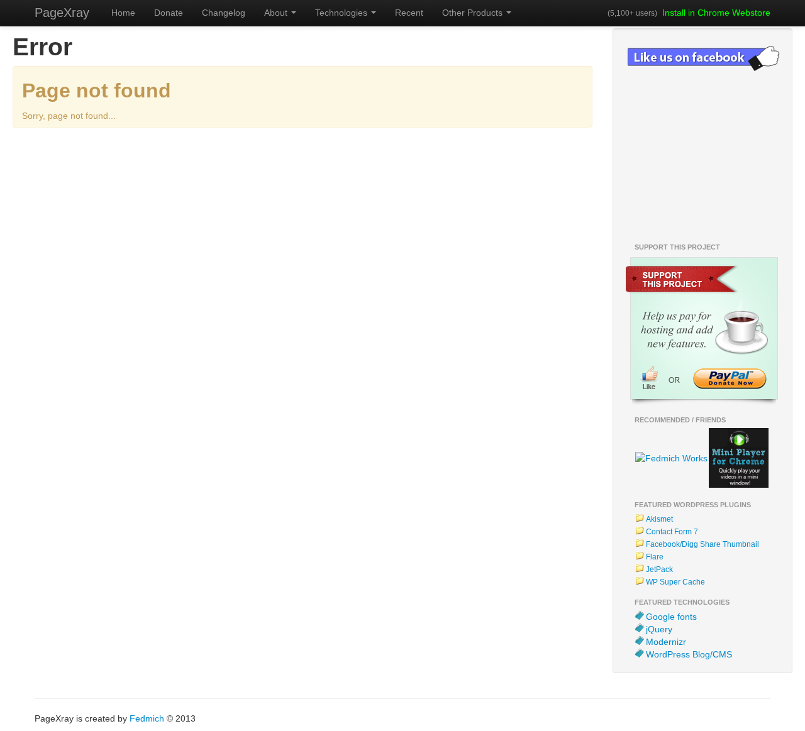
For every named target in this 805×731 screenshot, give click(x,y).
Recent (409, 13)
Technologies (342, 13)
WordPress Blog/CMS (689, 654)
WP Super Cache (675, 582)
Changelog (223, 13)
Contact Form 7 (672, 531)
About (277, 13)
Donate (168, 13)
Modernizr (666, 642)
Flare (654, 556)
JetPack (659, 569)
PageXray (62, 12)
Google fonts (671, 617)
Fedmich (147, 718)
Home (123, 13)
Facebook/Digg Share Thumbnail (702, 544)
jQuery (659, 629)
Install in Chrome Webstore (716, 13)
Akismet (659, 519)
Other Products (473, 13)
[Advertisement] (292, 159)
